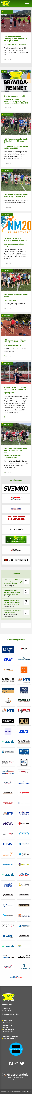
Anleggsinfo (7, 1020)
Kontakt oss (7, 1025)
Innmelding (7, 1023)
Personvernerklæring (11, 1036)
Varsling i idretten (9, 1038)
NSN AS (29, 1091)
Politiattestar (8, 1032)
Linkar (5, 1027)
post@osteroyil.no (12, 1014)
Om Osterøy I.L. (8, 1030)
